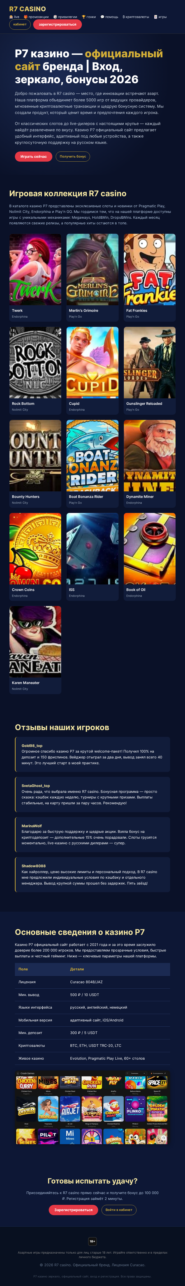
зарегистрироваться (57, 24)
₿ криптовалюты (136, 17)
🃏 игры (160, 17)
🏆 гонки (89, 17)
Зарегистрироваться (73, 1210)
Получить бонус (73, 156)
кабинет (20, 24)
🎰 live (14, 17)
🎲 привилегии (65, 17)
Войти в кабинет (119, 1210)
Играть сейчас (34, 156)
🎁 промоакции (36, 17)
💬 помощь (109, 17)
